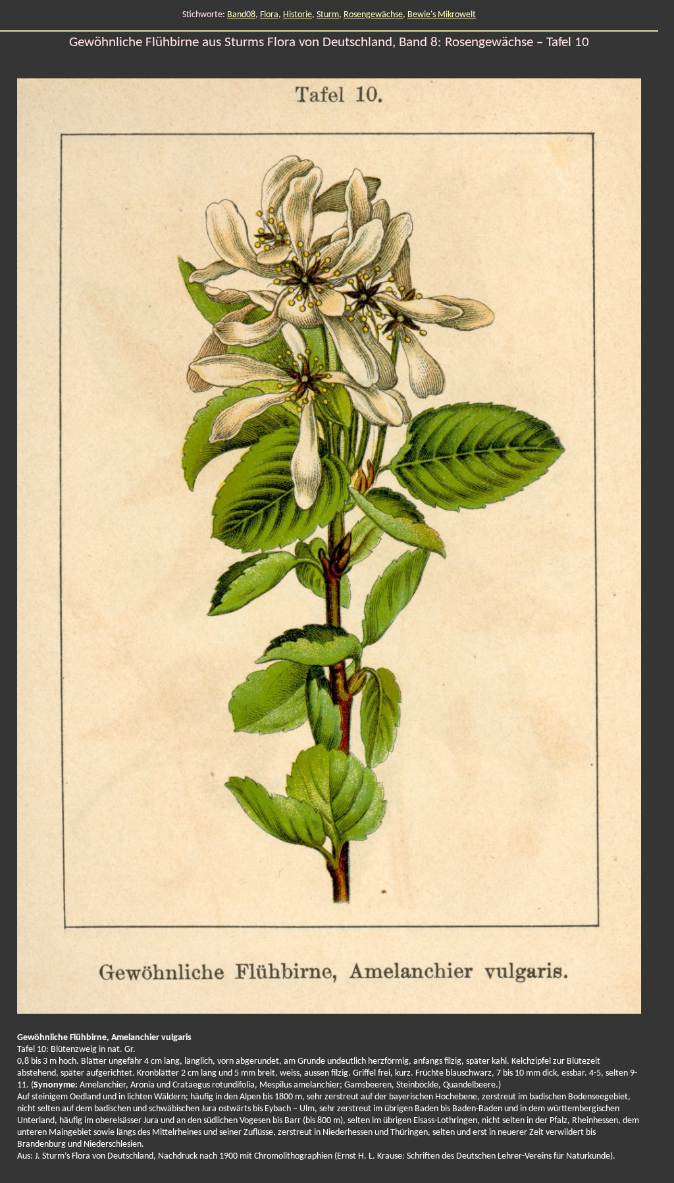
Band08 (241, 15)
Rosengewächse (373, 15)
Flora (269, 15)
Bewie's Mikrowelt (441, 15)
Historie (297, 15)
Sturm (328, 15)
